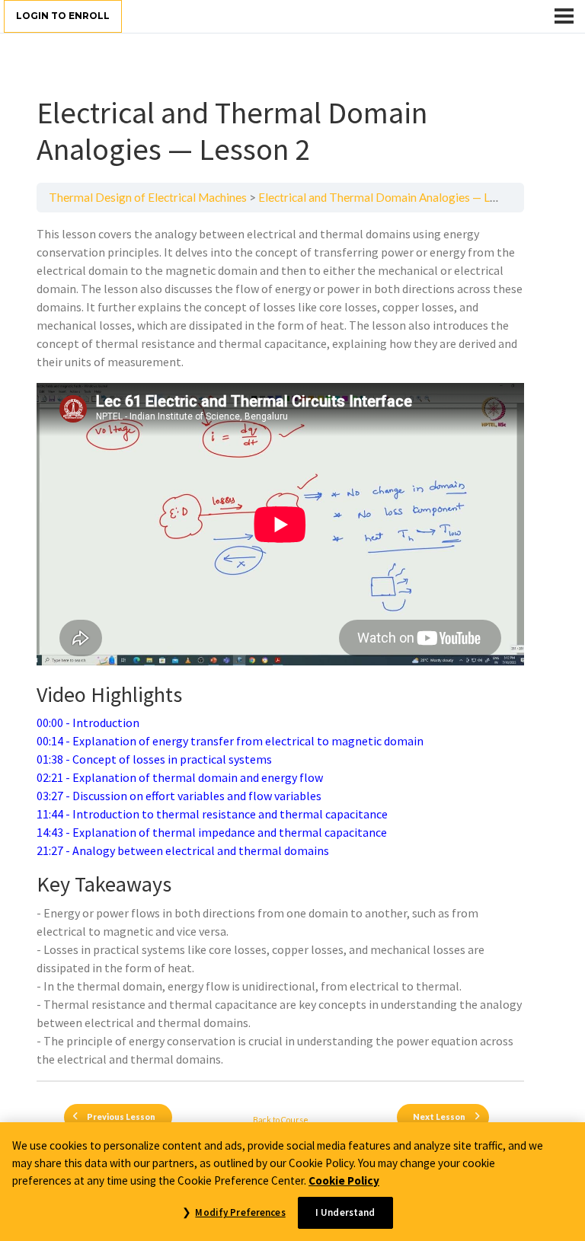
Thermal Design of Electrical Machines (148, 197)
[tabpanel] (280, 646)
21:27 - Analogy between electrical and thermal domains (183, 850)
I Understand (345, 1212)
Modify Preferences (240, 1212)
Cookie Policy (343, 1180)
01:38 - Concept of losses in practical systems (154, 759)
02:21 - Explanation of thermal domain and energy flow (180, 777)
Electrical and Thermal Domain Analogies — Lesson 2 (393, 197)
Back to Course (280, 1120)
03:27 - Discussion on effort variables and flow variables (179, 795)
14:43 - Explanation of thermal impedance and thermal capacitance (212, 832)
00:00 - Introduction (88, 722)
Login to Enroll (63, 15)
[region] (292, 1181)
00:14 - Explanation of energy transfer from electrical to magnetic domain (230, 740)
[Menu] (564, 16)
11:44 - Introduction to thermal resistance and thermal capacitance (212, 813)
